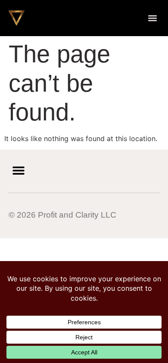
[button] (153, 18)
